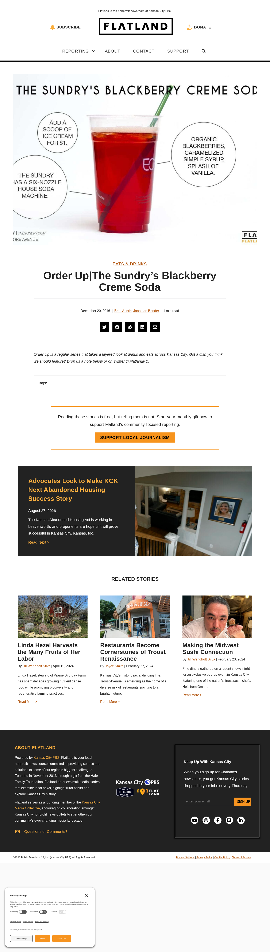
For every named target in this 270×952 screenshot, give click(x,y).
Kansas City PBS (46, 757)
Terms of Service (241, 857)
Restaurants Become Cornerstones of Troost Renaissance (133, 652)
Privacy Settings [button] (185, 857)
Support (178, 51)
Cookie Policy (222, 857)
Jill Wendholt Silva (36, 666)
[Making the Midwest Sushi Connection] (217, 617)
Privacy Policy (204, 857)
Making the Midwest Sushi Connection (210, 648)
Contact (143, 51)
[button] (93, 51)
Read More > (27, 702)
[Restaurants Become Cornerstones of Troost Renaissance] (135, 617)
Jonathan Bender (146, 311)
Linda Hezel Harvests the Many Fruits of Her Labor (49, 652)
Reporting (75, 51)
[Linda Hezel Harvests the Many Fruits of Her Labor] (53, 617)
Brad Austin (123, 311)
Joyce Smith (114, 666)
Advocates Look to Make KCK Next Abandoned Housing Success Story (73, 489)
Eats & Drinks (130, 264)
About (112, 51)
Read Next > (39, 542)
